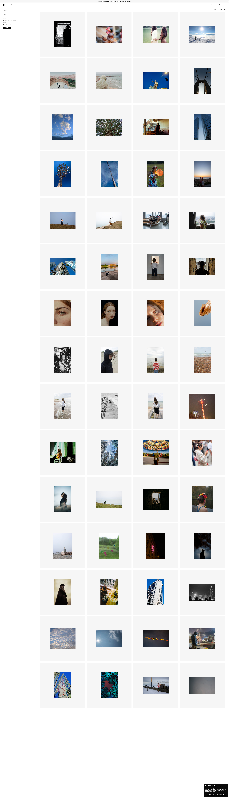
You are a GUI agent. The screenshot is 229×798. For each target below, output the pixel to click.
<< (217, 9)
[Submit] (206, 5)
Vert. (11, 20)
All (3, 20)
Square (7, 20)
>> (222, 9)
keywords (6, 12)
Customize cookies (221, 794)
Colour (7, 24)
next (225, 9)
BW (11, 24)
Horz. (14, 20)
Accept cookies (211, 794)
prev (215, 9)
